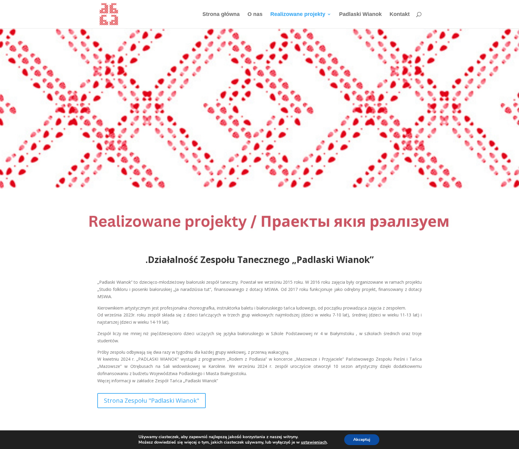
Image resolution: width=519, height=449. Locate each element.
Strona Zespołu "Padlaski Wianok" (151, 400)
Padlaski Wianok (360, 14)
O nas (255, 14)
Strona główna (221, 14)
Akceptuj (361, 439)
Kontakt (400, 14)
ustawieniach (314, 442)
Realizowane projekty (297, 14)
